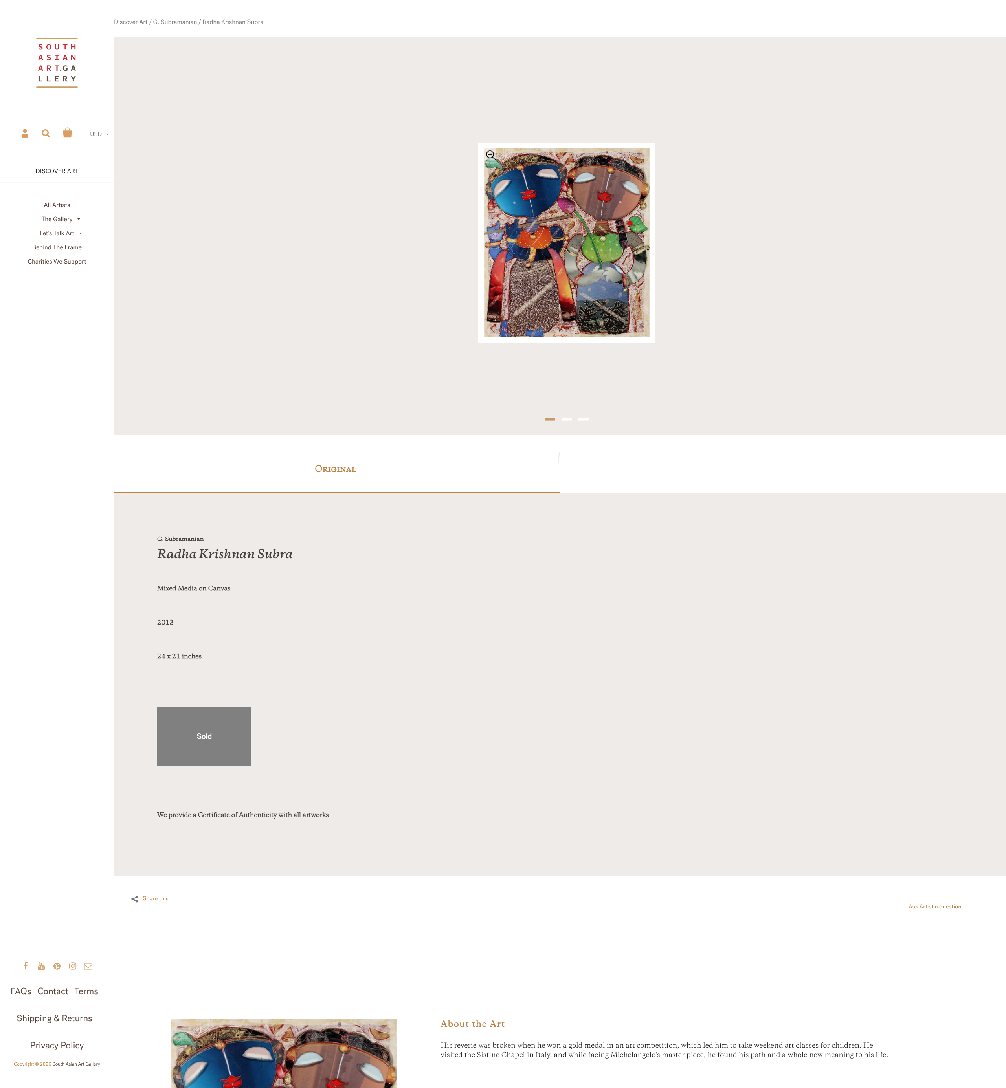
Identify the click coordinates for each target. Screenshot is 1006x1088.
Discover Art (171, 40)
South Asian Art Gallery (76, 1064)
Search (46, 133)
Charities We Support (57, 262)
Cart (68, 133)
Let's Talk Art (57, 233)
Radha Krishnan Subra (258, 40)
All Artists (57, 205)
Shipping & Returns (54, 1018)
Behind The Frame (57, 248)
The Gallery (57, 219)
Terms (86, 991)
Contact (52, 991)
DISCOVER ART (57, 171)
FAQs (21, 991)
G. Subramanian (209, 40)
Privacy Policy (57, 1045)
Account (25, 133)
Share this (156, 881)
